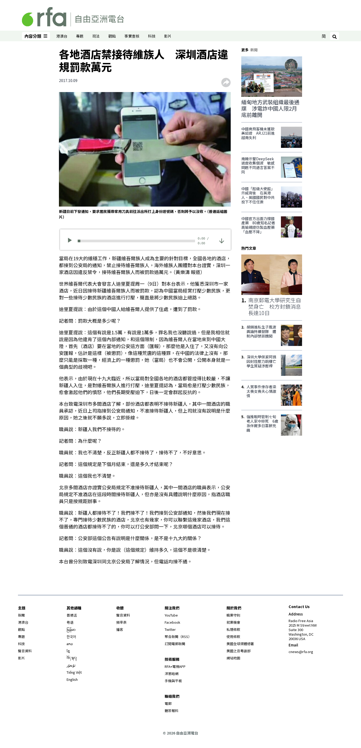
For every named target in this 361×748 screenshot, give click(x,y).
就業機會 (233, 622)
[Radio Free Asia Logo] (73, 15)
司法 (96, 36)
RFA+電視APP (175, 666)
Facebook (172, 622)
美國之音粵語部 (238, 650)
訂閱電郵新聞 (175, 643)
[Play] (71, 241)
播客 (119, 629)
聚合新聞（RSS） (178, 636)
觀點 (112, 36)
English (72, 679)
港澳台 (61, 36)
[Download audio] (221, 240)
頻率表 (121, 622)
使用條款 (233, 636)
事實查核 (131, 36)
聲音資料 (25, 650)
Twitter (170, 629)
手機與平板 (173, 680)
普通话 (72, 615)
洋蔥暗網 (171, 673)
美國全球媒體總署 (240, 643)
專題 (80, 36)
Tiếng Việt (74, 672)
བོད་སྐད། (72, 657)
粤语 (70, 622)
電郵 (168, 703)
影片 (168, 36)
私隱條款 (233, 629)
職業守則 (233, 615)
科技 (151, 36)
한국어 (71, 636)
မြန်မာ (71, 629)
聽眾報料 (171, 710)
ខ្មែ (68, 650)
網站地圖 (233, 657)
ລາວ (70, 643)
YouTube (171, 615)
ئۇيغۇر (71, 665)
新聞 (21, 615)
